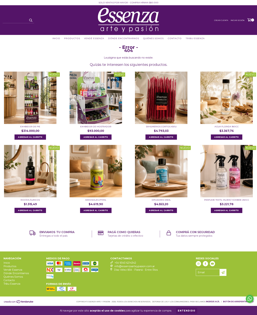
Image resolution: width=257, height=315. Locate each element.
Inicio (56, 38)
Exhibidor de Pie (30, 126)
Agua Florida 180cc (227, 126)
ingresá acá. (213, 302)
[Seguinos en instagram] (198, 263)
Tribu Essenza (195, 38)
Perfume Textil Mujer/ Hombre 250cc (226, 200)
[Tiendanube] (18, 303)
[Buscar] (30, 20)
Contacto (175, 38)
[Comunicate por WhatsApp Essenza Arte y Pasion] (250, 299)
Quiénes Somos (153, 38)
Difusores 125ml (161, 200)
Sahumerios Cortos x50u (161, 126)
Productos (72, 38)
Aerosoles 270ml (95, 200)
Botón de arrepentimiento (238, 302)
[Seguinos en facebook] (205, 263)
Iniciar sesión (237, 20)
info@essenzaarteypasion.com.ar (135, 266)
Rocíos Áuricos (30, 200)
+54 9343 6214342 (125, 262)
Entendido (186, 310)
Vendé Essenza (94, 38)
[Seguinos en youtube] (212, 263)
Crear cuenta (221, 20)
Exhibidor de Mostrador (95, 126)
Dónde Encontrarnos (123, 38)
